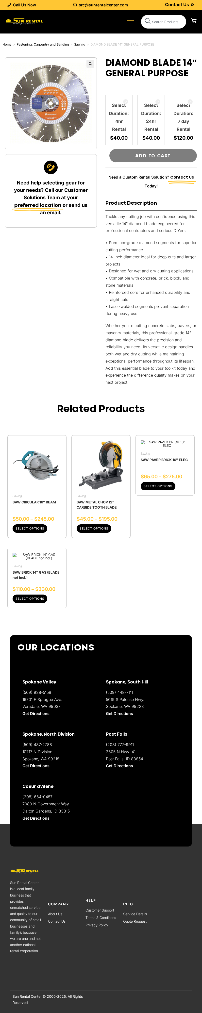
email (53, 213)
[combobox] (163, 22)
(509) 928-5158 (36, 692)
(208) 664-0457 (37, 796)
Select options (30, 528)
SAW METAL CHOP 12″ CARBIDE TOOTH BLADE (97, 504)
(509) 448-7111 (119, 692)
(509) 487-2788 (37, 744)
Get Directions (36, 818)
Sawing (79, 44)
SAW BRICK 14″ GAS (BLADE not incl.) (36, 575)
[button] (90, 64)
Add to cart (153, 155)
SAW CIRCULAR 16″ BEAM (34, 502)
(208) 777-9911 (120, 744)
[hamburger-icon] (130, 21)
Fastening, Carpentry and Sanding (43, 44)
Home (7, 44)
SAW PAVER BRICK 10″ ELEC (164, 460)
